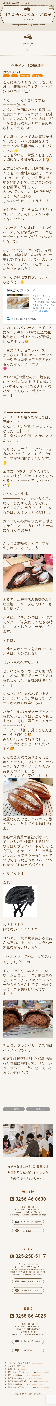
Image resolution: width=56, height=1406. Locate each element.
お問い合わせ (17, 1369)
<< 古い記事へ (13, 1109)
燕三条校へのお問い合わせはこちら (29, 1381)
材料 (15, 75)
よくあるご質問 (17, 1366)
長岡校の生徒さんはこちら (25, 1384)
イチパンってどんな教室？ (25, 1363)
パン (6, 75)
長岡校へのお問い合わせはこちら (29, 1387)
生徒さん (37, 75)
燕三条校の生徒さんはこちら (25, 1378)
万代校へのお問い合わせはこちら (28, 1372)
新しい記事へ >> (38, 1109)
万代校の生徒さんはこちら (24, 1375)
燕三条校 (25, 75)
